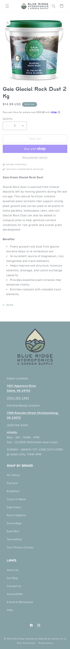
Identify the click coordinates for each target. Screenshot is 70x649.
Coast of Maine (16, 499)
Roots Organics (16, 515)
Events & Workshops (20, 602)
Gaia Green (14, 507)
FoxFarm (12, 483)
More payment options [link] (35, 157)
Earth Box (13, 531)
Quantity (8, 118)
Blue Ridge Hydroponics (25, 639)
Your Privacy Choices (20, 547)
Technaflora (14, 539)
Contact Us (14, 586)
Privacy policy (46, 643)
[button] (7, 6)
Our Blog (12, 578)
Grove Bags (14, 523)
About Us (13, 570)
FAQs (10, 610)
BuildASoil (13, 491)
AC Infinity (13, 475)
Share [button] (9, 304)
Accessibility (15, 594)
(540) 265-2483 (18, 398)
